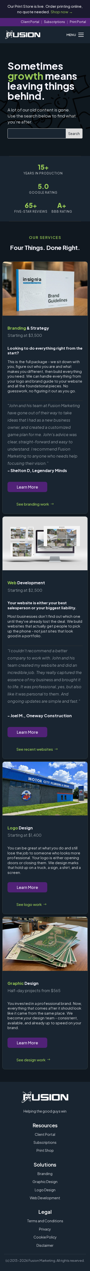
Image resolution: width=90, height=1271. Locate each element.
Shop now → (62, 11)
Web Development (45, 1198)
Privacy (45, 1229)
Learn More (27, 487)
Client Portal (30, 22)
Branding (45, 1173)
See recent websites (34, 749)
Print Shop (45, 1150)
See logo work (29, 904)
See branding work (32, 504)
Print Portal (78, 22)
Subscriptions (54, 22)
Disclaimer (45, 1245)
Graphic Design (45, 1181)
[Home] (23, 34)
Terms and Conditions (45, 1221)
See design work (31, 1059)
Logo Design (45, 1190)
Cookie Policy (45, 1237)
